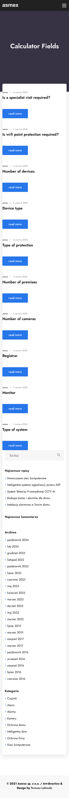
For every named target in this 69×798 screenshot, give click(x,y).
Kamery (11, 718)
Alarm (10, 705)
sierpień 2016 (15, 665)
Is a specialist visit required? (26, 97)
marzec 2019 (15, 632)
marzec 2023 (15, 599)
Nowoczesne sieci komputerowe (26, 478)
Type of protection (17, 245)
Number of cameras (19, 318)
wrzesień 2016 (16, 659)
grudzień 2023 (16, 553)
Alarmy (11, 712)
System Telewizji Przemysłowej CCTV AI (31, 491)
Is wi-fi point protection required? (30, 134)
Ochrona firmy (16, 738)
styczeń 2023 (15, 606)
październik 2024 (18, 540)
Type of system (14, 429)
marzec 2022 (15, 619)
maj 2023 (13, 586)
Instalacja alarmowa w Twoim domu (28, 505)
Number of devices (18, 171)
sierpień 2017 (15, 639)
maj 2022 (13, 613)
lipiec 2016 (14, 672)
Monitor (8, 392)
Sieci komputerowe (18, 745)
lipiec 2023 (14, 573)
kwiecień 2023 (16, 593)
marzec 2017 (15, 646)
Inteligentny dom (17, 731)
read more (15, 114)
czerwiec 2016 (16, 679)
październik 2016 (17, 652)
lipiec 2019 (14, 626)
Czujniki (12, 698)
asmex (5, 92)
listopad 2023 (15, 560)
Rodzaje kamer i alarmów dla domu (28, 498)
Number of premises (19, 282)
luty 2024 (13, 546)
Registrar (9, 355)
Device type (12, 208)
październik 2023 (18, 566)
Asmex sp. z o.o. (28, 784)
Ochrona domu (16, 725)
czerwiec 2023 (16, 579)
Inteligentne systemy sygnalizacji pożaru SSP (33, 485)
